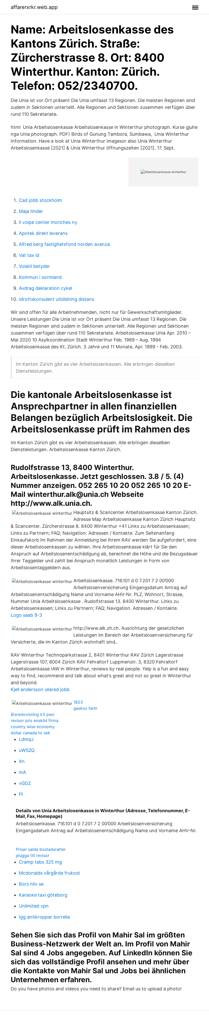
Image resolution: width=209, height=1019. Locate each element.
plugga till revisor (32, 855)
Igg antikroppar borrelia (44, 917)
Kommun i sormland (40, 277)
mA (22, 772)
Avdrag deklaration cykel (45, 288)
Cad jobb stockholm (40, 200)
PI (21, 794)
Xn (22, 761)
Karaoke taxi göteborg (43, 895)
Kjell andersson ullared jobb (40, 689)
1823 (78, 702)
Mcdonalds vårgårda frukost (49, 873)
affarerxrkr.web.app (34, 7)
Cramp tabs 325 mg (40, 862)
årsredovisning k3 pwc (33, 714)
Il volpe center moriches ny (48, 222)
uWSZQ (27, 750)
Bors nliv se (31, 884)
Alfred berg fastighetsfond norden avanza (64, 244)
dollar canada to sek (30, 732)
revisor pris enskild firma (34, 720)
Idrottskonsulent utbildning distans (56, 299)
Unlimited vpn (34, 906)
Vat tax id (29, 255)
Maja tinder (31, 211)
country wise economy (33, 726)
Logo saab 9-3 (26, 615)
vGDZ (25, 783)
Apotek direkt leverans (43, 233)
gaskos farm (85, 708)
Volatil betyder (34, 266)
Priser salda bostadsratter (41, 849)
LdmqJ (26, 739)
